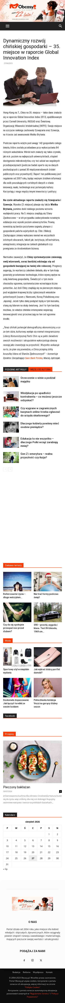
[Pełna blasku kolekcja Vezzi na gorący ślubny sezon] (48, 687)
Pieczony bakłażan (16, 787)
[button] (7, 26)
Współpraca (38, 972)
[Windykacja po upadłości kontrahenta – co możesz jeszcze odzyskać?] (11, 396)
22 (49, 852)
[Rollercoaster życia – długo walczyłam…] (17, 581)
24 (7, 858)
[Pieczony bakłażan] (32, 762)
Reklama (26, 972)
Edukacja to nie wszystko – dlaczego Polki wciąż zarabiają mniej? (39, 442)
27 (33, 858)
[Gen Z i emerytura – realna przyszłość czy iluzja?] (11, 457)
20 (33, 852)
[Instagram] (32, 960)
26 (25, 858)
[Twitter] (41, 960)
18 (16, 852)
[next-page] (10, 469)
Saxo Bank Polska (33, 358)
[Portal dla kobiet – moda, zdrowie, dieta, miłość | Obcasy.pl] (32, 11)
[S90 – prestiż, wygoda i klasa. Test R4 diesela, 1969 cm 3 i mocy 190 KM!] (48, 612)
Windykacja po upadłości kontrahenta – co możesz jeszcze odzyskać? (41, 396)
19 (25, 852)
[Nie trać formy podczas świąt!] (48, 581)
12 (25, 846)
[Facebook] (24, 960)
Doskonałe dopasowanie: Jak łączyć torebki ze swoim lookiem (16, 703)
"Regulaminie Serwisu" (40, 993)
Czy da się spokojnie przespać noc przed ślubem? (13, 628)
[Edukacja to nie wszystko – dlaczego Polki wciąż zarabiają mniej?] (11, 442)
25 (16, 858)
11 (16, 846)
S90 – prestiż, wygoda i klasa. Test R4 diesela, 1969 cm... (45, 628)
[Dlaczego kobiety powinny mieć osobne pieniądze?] (11, 427)
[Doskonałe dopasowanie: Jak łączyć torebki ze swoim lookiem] (17, 687)
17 (7, 852)
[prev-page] (5, 469)
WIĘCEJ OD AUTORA (40, 369)
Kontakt (49, 972)
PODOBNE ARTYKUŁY (16, 369)
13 (33, 846)
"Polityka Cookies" (32, 987)
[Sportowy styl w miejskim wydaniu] (17, 657)
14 (41, 846)
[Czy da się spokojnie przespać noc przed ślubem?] (17, 612)
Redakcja (16, 972)
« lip (5, 869)
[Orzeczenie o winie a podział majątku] (11, 381)
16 (57, 846)
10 (7, 846)
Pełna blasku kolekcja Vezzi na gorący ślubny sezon (45, 703)
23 (57, 852)
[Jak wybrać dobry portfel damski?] (48, 657)
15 (49, 846)
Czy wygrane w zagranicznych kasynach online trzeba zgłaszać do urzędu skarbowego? (40, 412)
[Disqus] (32, 519)
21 (41, 852)
